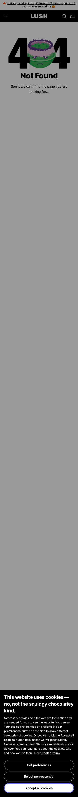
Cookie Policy (50, 753)
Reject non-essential (39, 776)
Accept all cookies (39, 788)
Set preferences (39, 765)
